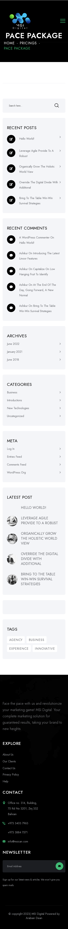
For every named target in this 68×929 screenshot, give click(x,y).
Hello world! (26, 139)
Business (12, 392)
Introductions (14, 400)
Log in (10, 449)
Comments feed (16, 465)
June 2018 (13, 360)
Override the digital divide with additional (38, 185)
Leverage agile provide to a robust (36, 153)
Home (9, 43)
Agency (15, 640)
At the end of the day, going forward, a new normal (37, 290)
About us (8, 755)
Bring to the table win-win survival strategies (36, 200)
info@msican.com (18, 841)
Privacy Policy (11, 775)
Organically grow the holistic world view (37, 169)
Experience (19, 648)
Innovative (45, 648)
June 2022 (13, 344)
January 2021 (14, 352)
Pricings (28, 43)
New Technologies (18, 408)
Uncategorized (15, 416)
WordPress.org (16, 472)
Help (5, 781)
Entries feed (14, 457)
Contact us (9, 768)
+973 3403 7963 (18, 823)
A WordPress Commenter (34, 237)
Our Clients (9, 761)
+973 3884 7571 (18, 832)
